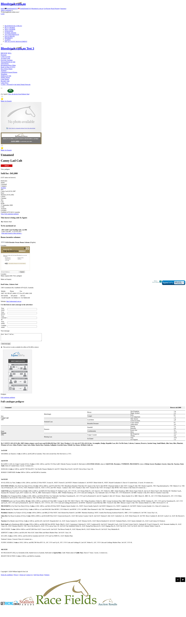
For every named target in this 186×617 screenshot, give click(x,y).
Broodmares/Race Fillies (8, 65)
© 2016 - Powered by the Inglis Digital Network (15, 84)
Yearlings (3, 70)
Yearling (3, 188)
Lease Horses (5, 79)
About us (22, 575)
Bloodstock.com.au (13, 4)
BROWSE (4, 53)
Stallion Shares (5, 77)
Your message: (5, 331)
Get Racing (47, 8)
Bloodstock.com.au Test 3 (17, 48)
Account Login (5, 58)
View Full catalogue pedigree (10, 214)
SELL (10, 53)
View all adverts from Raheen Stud (18, 94)
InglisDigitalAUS (12, 8)
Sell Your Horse (38, 575)
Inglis (2, 8)
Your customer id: (4, 317)
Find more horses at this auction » (11, 233)
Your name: (3, 309)
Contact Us (29, 575)
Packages (3, 55)
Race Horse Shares (6, 69)
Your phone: (3, 313)
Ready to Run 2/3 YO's (8, 67)
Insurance (63, 8)
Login (2, 14)
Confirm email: (3, 326)
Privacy (16, 575)
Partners (46, 575)
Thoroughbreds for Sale (8, 62)
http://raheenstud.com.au (13, 301)
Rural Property (55, 8)
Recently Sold (5, 81)
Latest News (4, 83)
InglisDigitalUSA (25, 8)
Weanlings (4, 74)
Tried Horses (5, 63)
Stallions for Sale (6, 76)
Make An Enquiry (6, 101)
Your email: (3, 322)
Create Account (5, 56)
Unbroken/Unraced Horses (9, 72)
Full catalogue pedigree (8, 397)
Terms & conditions (7, 575)
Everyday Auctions (6, 60)
